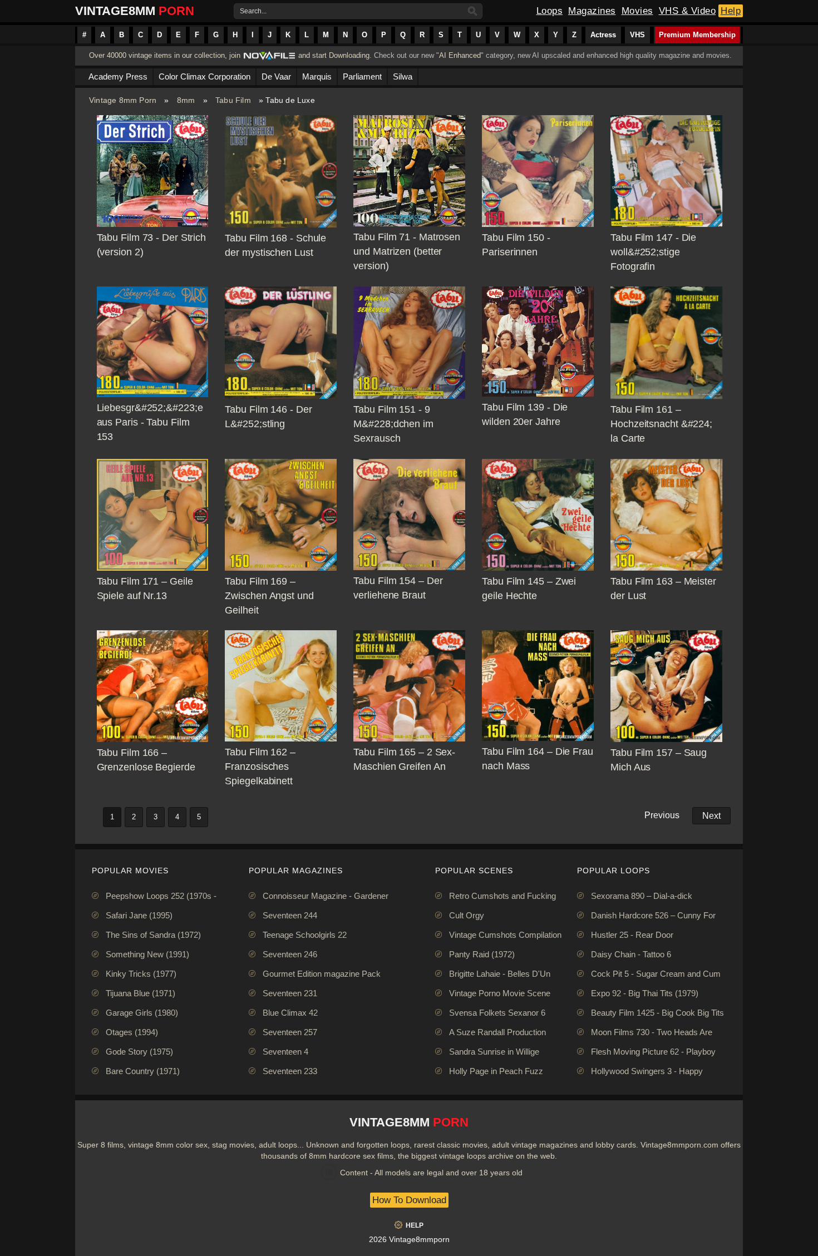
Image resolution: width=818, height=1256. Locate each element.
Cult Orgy (466, 915)
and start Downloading (333, 55)
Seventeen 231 (290, 993)
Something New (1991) (147, 954)
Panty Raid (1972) (482, 954)
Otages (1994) (132, 1032)
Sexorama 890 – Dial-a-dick (641, 896)
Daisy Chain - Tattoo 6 (631, 954)
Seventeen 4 (285, 1051)
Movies (637, 11)
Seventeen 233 (290, 1071)
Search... (253, 11)
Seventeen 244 (290, 915)
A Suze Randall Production (497, 1032)
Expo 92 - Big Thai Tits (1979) (644, 993)
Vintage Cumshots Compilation (505, 934)
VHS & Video (687, 11)
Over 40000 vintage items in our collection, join (164, 55)
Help (731, 11)
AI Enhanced (460, 55)
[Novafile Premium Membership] (269, 59)
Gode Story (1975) (139, 1051)
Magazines (592, 11)
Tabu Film (233, 100)
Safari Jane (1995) (139, 915)
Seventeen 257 (290, 1032)
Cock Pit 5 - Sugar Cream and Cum (656, 973)
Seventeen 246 (290, 954)
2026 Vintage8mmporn (409, 1239)
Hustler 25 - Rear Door (632, 934)
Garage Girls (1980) (142, 1012)
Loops (549, 11)
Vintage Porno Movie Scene (499, 993)
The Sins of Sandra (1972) (153, 934)
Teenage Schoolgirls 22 (305, 934)
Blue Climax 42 (290, 1012)
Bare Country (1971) (143, 1071)
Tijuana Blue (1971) (140, 993)
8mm (186, 100)
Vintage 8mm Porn (122, 100)
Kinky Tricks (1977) (141, 973)
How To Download (409, 1200)
